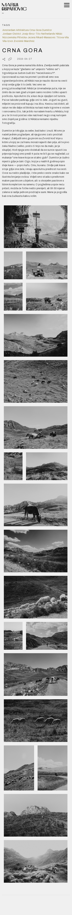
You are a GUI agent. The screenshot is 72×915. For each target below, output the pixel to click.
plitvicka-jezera (26, 37)
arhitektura (22, 30)
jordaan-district (11, 33)
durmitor (47, 30)
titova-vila (62, 37)
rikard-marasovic (46, 37)
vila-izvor (7, 41)
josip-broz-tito (31, 33)
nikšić (59, 33)
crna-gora (35, 30)
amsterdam (8, 30)
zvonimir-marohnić (24, 41)
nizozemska (9, 37)
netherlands (48, 33)
